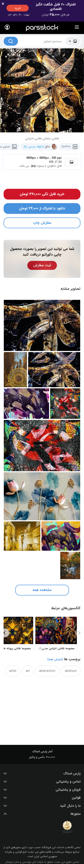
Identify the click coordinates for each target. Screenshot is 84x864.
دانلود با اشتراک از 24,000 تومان (42, 208)
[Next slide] (4, 632)
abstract (71, 670)
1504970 (66, 146)
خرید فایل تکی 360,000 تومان (42, 194)
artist (12, 670)
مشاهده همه (42, 590)
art (28, 670)
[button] (42, 773)
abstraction (47, 670)
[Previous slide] (79, 632)
